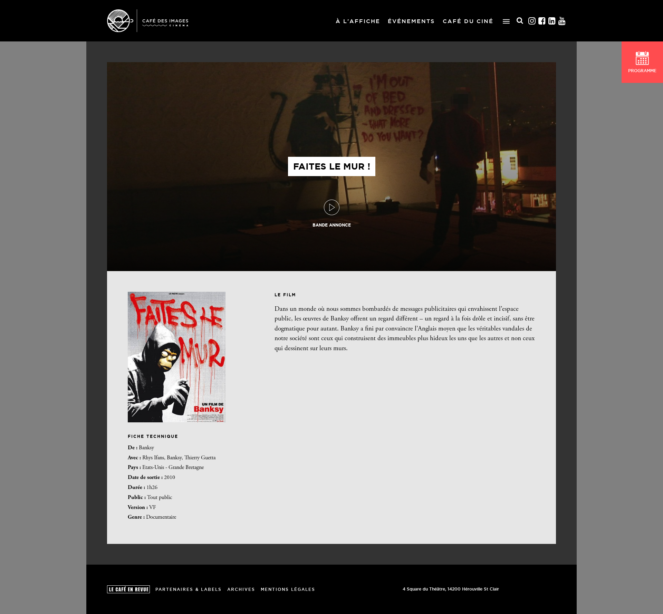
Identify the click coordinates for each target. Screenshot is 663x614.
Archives (241, 589)
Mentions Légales (288, 589)
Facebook (542, 21)
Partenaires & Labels (188, 589)
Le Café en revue (128, 589)
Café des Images (147, 20)
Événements (411, 21)
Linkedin (552, 21)
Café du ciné (468, 21)
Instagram (532, 21)
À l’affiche (358, 21)
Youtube (562, 21)
